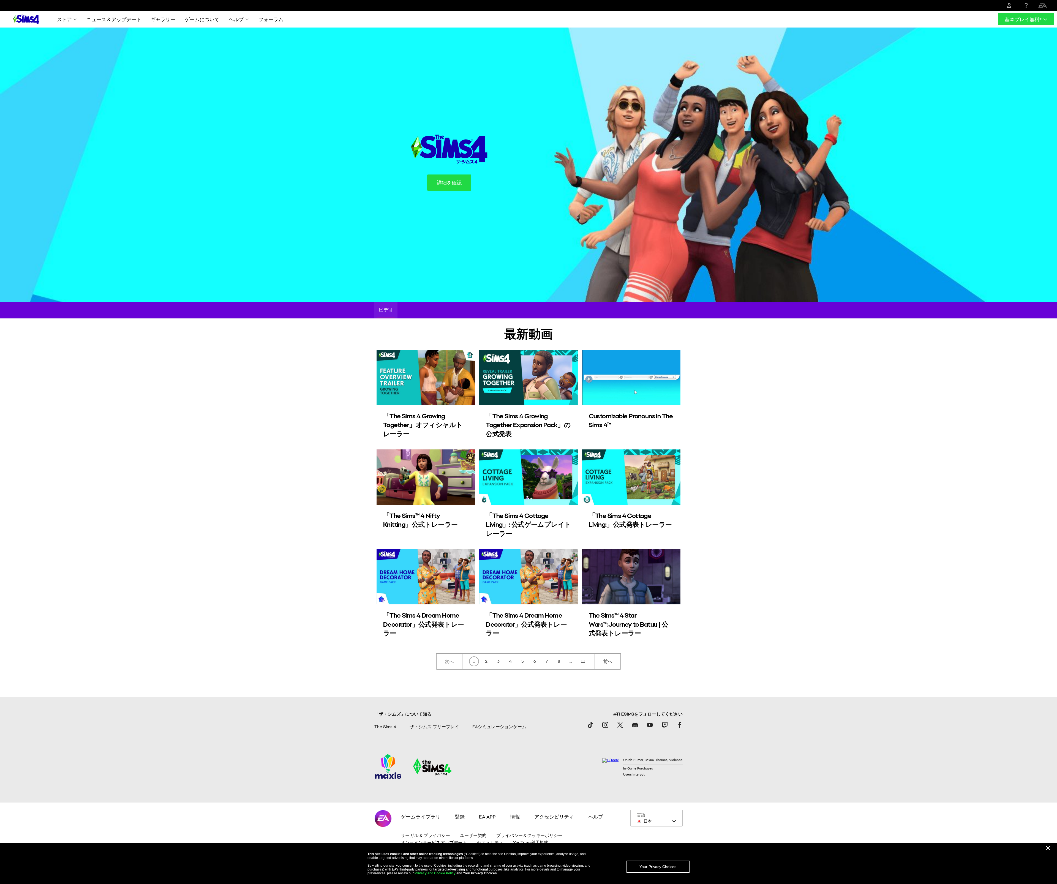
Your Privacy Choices (657, 866)
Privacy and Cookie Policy (435, 873)
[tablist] (528, 310)
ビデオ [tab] (385, 310)
